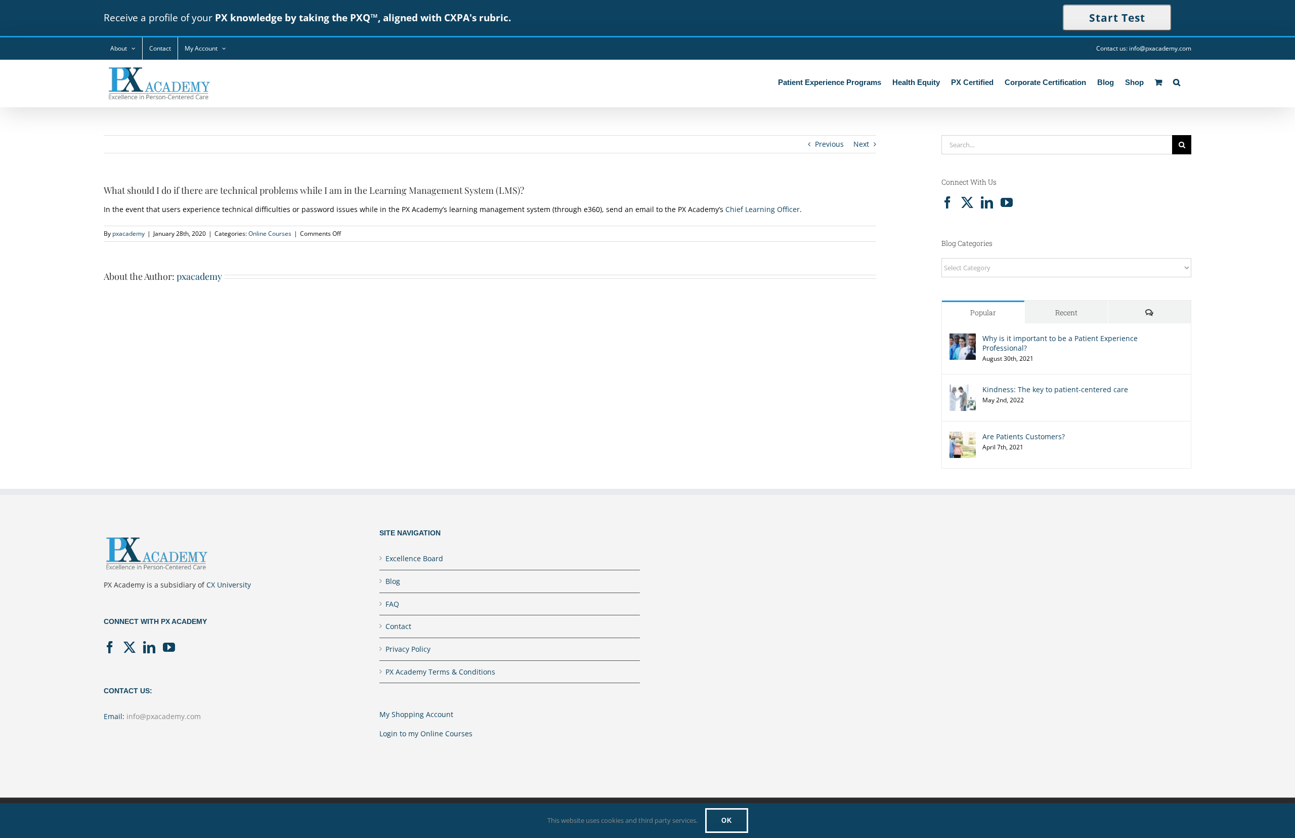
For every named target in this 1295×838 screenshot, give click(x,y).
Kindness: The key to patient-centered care (1055, 389)
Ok (726, 820)
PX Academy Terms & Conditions (440, 672)
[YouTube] (1007, 202)
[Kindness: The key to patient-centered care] (962, 390)
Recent (1066, 312)
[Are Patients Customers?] (962, 437)
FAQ (392, 604)
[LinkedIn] (987, 202)
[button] (1176, 81)
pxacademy (128, 233)
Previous (829, 144)
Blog (392, 581)
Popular (983, 312)
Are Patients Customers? (1023, 436)
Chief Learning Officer (762, 209)
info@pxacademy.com (163, 716)
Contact (398, 626)
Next (861, 144)
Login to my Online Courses (425, 733)
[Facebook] (947, 202)
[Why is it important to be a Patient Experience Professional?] (962, 339)
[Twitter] (967, 202)
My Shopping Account (416, 714)
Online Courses (269, 233)
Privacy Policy (407, 649)
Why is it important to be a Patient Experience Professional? (1060, 343)
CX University (228, 585)
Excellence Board (414, 558)
